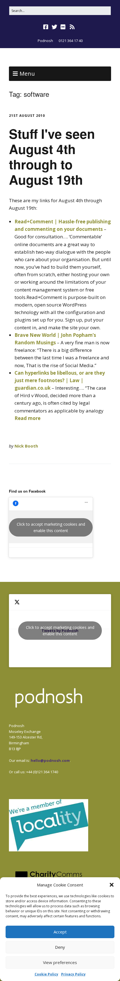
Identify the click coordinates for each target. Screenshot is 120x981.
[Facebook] (46, 27)
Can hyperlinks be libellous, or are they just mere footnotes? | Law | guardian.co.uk (60, 380)
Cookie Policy (46, 974)
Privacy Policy (73, 974)
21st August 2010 (27, 115)
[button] (111, 885)
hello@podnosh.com (50, 760)
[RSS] (72, 27)
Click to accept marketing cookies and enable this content (51, 527)
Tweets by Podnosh (60, 630)
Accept (60, 932)
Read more (27, 418)
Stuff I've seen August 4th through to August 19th (52, 156)
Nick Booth (26, 446)
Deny (60, 947)
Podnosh (45, 40)
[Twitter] (54, 27)
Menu (27, 73)
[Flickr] (63, 27)
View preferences (60, 962)
